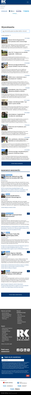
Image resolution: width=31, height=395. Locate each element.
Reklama (19, 319)
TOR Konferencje (21, 316)
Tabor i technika (9, 213)
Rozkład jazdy (5, 329)
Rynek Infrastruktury (6, 314)
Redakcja (19, 317)
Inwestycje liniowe (6, 331)
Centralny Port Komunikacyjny (5, 339)
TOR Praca (4, 318)
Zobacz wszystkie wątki (6, 344)
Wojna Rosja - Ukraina (7, 337)
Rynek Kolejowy (5, 313)
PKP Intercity (5, 334)
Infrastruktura (9, 175)
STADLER (4, 332)
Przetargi (4, 335)
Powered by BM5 (14, 393)
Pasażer (8, 194)
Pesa (3, 341)
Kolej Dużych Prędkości (7, 328)
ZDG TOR (19, 314)
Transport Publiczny (6, 316)
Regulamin (19, 320)
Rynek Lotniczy (5, 317)
